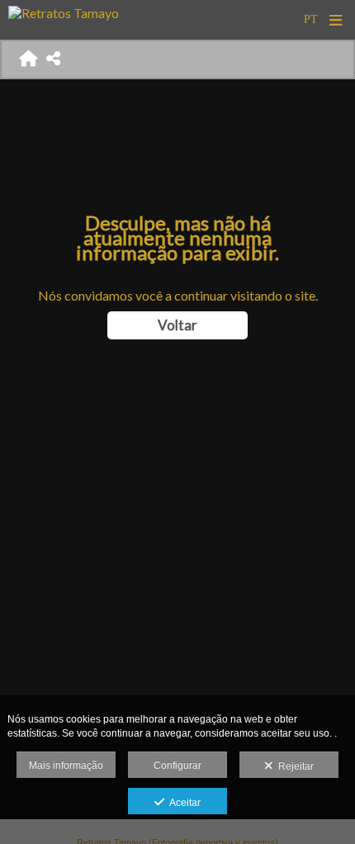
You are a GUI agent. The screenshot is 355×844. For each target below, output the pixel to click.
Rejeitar (293, 766)
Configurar (177, 765)
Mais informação (66, 765)
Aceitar (182, 802)
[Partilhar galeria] (53, 59)
